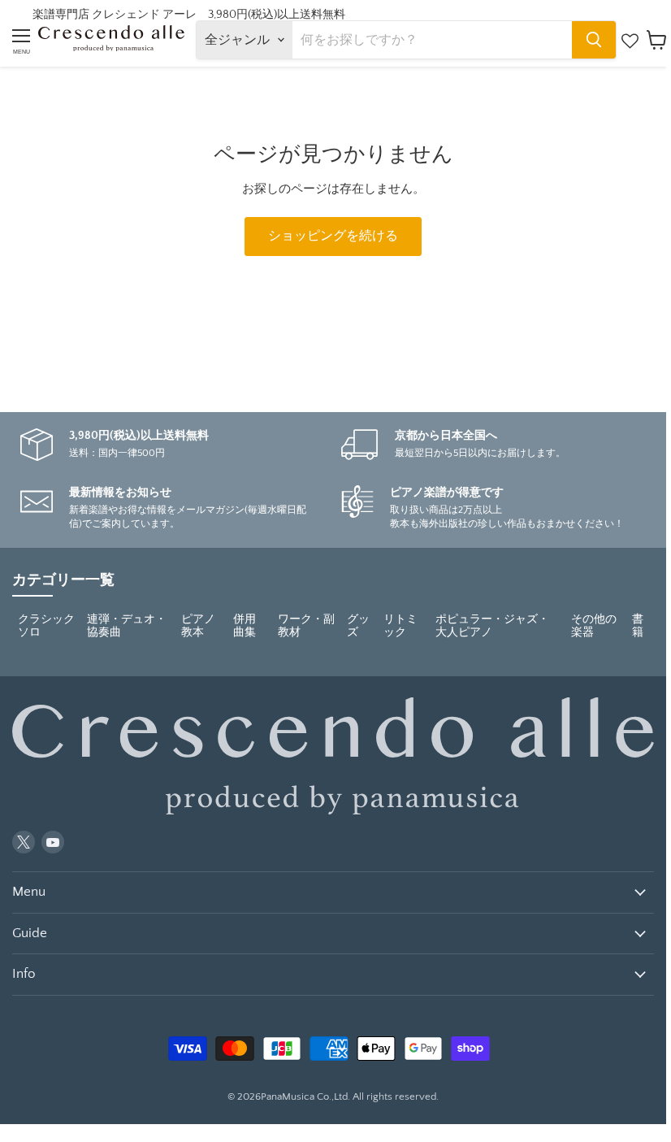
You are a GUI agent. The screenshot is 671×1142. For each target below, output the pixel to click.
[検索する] (594, 40)
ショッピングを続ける (333, 236)
